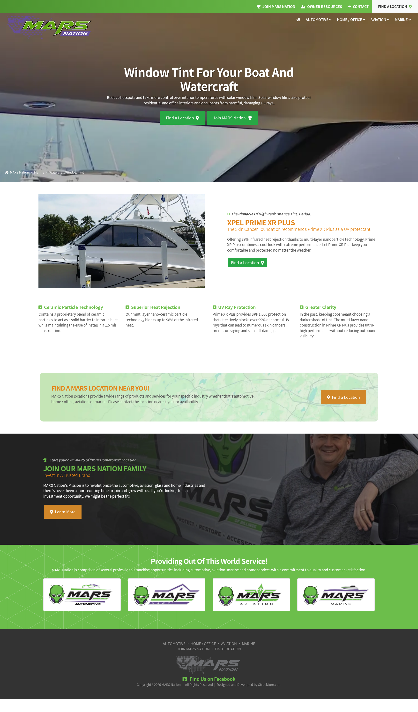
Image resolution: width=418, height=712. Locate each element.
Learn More (65, 512)
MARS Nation (18, 172)
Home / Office (350, 19)
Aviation (379, 19)
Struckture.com (269, 684)
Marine (402, 19)
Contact (361, 6)
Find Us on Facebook (212, 679)
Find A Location (392, 6)
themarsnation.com (50, 27)
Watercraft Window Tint (66, 172)
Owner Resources (324, 6)
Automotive (317, 19)
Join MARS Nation (278, 6)
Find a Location (180, 118)
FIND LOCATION (228, 648)
